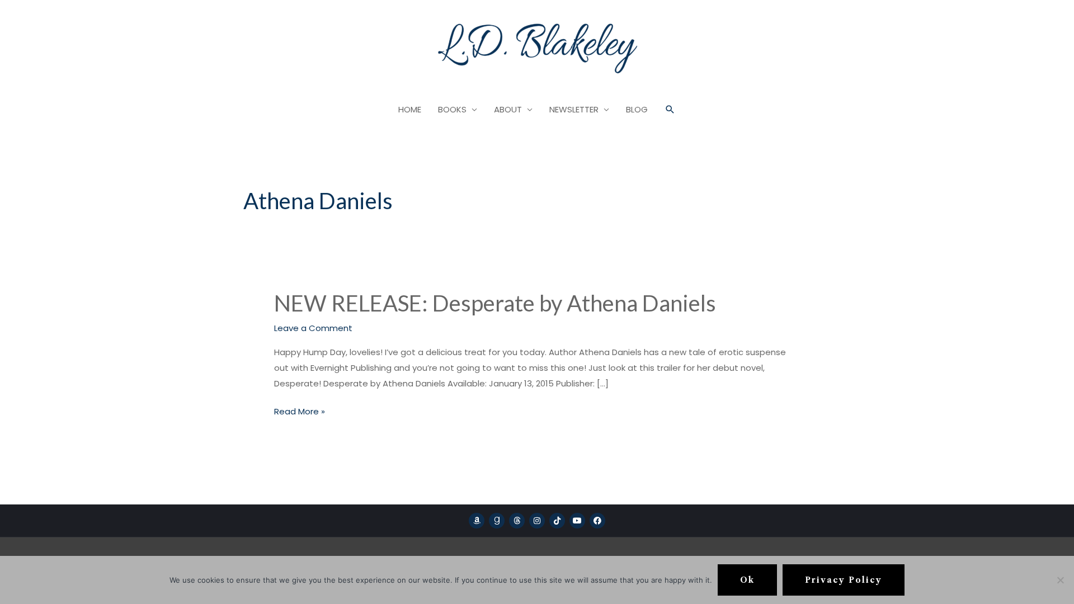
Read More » (299, 410)
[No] (1060, 580)
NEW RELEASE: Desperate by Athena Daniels (495, 303)
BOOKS (452, 109)
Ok (747, 580)
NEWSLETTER (574, 109)
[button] (670, 109)
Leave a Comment (313, 328)
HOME (409, 109)
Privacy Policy (843, 580)
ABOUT (508, 109)
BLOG (637, 109)
